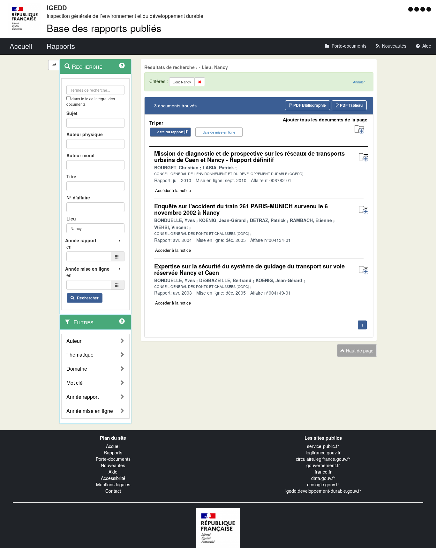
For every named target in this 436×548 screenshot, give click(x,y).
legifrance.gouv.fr (323, 452)
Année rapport (82, 396)
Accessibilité (113, 478)
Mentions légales (113, 484)
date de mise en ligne (219, 132)
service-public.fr (323, 446)
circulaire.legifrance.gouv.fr (323, 459)
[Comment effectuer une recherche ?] (122, 65)
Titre (71, 176)
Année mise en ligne (89, 410)
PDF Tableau (351, 105)
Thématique (80, 354)
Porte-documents (113, 459)
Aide (113, 471)
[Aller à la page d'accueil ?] (428, 9)
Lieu (71, 218)
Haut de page (359, 350)
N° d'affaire (78, 197)
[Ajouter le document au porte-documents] (363, 157)
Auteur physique (84, 134)
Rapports (113, 452)
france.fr (323, 471)
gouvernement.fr (323, 465)
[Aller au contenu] (417, 9)
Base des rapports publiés (104, 28)
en (68, 246)
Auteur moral (80, 155)
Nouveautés (113, 465)
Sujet (72, 113)
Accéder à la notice (173, 190)
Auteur (73, 340)
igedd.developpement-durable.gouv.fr (323, 491)
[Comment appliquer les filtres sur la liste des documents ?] (122, 321)
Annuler (359, 81)
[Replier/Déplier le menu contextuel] (54, 65)
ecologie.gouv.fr (323, 484)
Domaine (76, 368)
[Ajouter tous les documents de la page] (359, 129)
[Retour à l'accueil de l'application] (218, 527)
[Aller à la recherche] (423, 9)
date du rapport (170, 131)
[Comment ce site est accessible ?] (411, 9)
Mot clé (74, 382)
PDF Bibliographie (309, 105)
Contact (113, 491)
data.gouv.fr (323, 478)
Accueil (113, 446)
